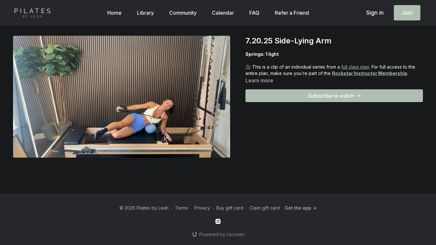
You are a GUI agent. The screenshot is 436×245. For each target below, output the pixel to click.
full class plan (355, 67)
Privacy (202, 208)
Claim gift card (265, 208)
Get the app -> (301, 208)
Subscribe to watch (331, 96)
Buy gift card (229, 208)
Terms (181, 208)
